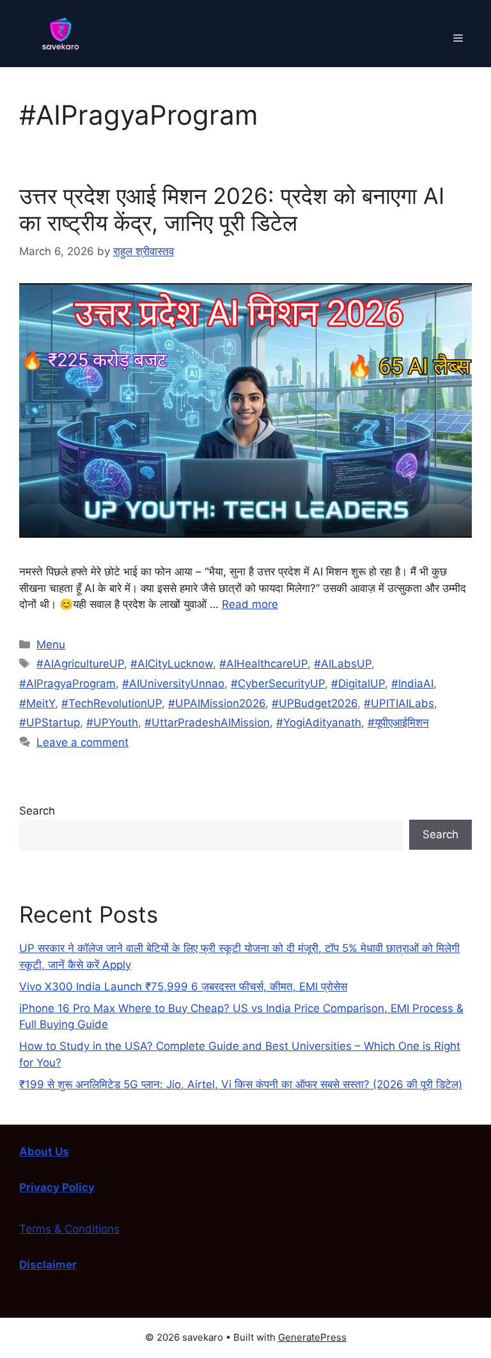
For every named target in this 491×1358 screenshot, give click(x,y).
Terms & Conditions (69, 1228)
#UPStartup (49, 722)
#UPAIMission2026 (216, 703)
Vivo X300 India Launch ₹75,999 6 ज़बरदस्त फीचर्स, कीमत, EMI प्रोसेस (183, 986)
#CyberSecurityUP (278, 683)
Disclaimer (48, 1264)
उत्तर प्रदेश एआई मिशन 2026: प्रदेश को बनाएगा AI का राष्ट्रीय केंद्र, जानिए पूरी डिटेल (231, 209)
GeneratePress (312, 1337)
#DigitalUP (358, 683)
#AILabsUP (342, 663)
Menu (50, 644)
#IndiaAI (412, 683)
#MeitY (37, 703)
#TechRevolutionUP (111, 703)
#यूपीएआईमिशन (398, 722)
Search (37, 810)
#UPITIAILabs (399, 703)
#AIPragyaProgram (67, 683)
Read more (250, 604)
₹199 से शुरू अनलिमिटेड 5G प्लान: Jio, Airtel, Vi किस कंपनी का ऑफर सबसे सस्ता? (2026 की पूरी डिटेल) (240, 1084)
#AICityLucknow (171, 663)
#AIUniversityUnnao (173, 683)
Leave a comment (82, 742)
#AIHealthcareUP (263, 663)
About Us (44, 1151)
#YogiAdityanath (318, 722)
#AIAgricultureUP (80, 663)
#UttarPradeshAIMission (207, 722)
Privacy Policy (57, 1187)
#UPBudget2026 (314, 703)
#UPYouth (112, 722)
